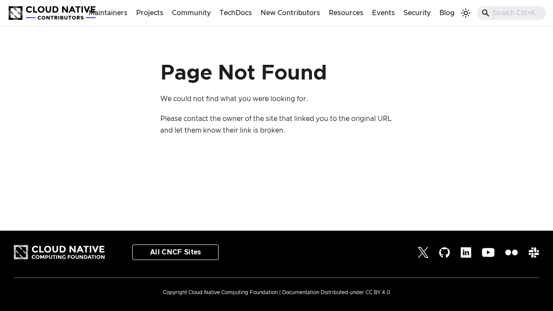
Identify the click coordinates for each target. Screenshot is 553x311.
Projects (149, 13)
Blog (446, 13)
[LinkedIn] (466, 252)
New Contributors (290, 13)
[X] (423, 252)
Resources (346, 13)
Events (383, 13)
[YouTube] (488, 252)
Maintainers (108, 13)
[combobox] (511, 13)
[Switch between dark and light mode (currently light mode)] (466, 13)
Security (417, 13)
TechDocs (235, 13)
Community (191, 13)
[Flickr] (511, 252)
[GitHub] (444, 252)
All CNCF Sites (175, 252)
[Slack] (533, 252)
